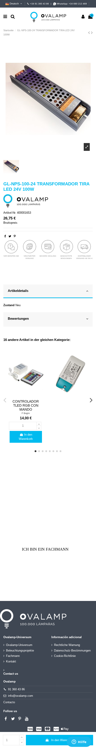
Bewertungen (18, 318)
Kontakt (11, 661)
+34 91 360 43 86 (39, 3)
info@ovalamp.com (20, 695)
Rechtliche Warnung (67, 645)
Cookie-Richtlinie (65, 656)
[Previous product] (89, 32)
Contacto (9, 702)
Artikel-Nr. (9, 212)
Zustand (9, 305)
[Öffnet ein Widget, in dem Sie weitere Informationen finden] (79, 742)
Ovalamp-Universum (19, 645)
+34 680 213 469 (78, 3)
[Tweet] (9, 236)
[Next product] (92, 32)
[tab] (48, 292)
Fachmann (13, 656)
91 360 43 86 (16, 689)
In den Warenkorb (62, 740)
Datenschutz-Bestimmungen (72, 650)
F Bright (26, 413)
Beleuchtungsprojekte (20, 650)
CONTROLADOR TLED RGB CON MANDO (26, 405)
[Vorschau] (26, 396)
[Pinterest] (15, 236)
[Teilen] (5, 236)
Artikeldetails (18, 291)
